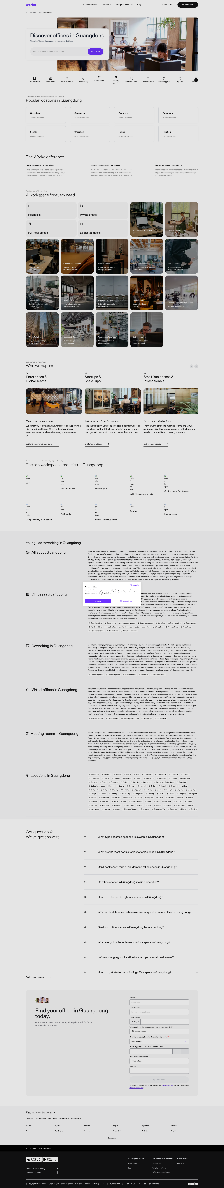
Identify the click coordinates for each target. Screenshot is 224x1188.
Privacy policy (134, 585)
